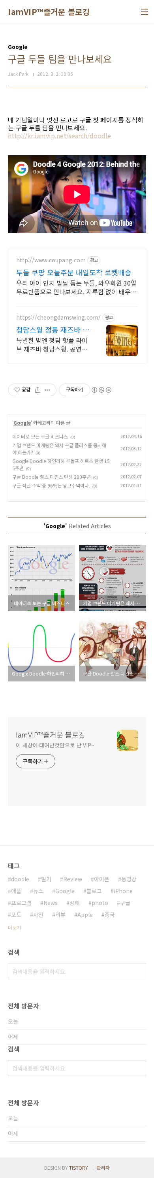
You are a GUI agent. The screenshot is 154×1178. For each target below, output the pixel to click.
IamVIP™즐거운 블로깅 (49, 12)
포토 (16, 914)
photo (100, 903)
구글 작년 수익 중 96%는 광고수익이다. (51, 485)
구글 (125, 903)
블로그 (94, 891)
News (50, 903)
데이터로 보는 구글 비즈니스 (40, 436)
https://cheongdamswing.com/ (58, 317)
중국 (110, 914)
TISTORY (78, 1167)
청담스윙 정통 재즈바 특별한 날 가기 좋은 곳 (52, 329)
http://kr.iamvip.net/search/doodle (59, 135)
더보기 (14, 927)
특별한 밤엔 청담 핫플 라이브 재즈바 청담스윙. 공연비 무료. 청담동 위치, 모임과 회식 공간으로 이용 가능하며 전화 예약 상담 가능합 (52, 344)
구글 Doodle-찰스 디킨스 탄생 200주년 (51, 476)
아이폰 (101, 879)
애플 (16, 891)
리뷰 (60, 914)
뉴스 (38, 891)
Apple (85, 914)
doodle (20, 879)
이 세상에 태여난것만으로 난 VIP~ (55, 745)
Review (72, 879)
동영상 (129, 879)
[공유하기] (38, 390)
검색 (138, 971)
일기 (46, 879)
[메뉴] (144, 11)
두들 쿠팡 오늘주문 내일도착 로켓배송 (73, 272)
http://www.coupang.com (51, 260)
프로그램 (21, 903)
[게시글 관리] (48, 390)
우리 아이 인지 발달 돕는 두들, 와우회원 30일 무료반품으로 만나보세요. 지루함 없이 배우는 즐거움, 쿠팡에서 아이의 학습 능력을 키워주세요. (76, 287)
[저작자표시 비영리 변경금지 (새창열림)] (101, 390)
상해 (74, 903)
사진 (38, 914)
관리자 (103, 1167)
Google (22, 422)
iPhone (123, 891)
